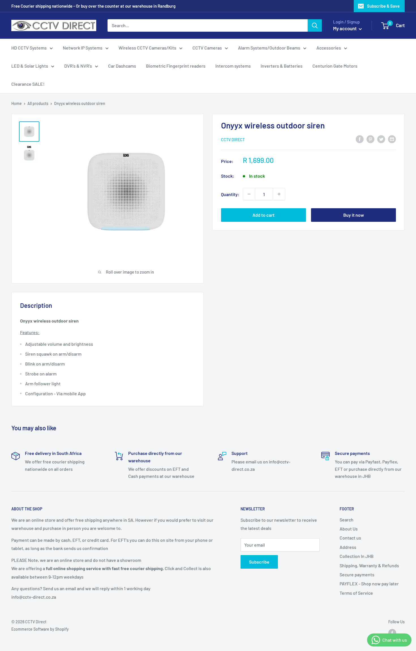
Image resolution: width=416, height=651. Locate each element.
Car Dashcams (122, 65)
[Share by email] (392, 138)
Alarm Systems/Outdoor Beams (269, 47)
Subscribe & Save (383, 5)
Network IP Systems (82, 47)
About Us (349, 528)
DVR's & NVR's (78, 65)
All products (37, 103)
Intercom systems (233, 65)
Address (348, 547)
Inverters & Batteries (282, 65)
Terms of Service (356, 593)
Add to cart (263, 215)
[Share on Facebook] (360, 138)
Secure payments (357, 574)
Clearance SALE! (27, 84)
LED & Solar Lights (29, 65)
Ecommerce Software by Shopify (40, 629)
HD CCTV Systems (29, 47)
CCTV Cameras (207, 47)
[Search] (315, 25)
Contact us (350, 537)
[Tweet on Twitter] (381, 138)
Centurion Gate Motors (334, 65)
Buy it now (353, 215)
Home (16, 103)
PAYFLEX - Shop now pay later (369, 583)
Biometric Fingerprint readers (175, 65)
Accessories (328, 47)
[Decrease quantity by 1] (249, 194)
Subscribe (259, 561)
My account (345, 28)
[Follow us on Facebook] (392, 633)
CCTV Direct (233, 139)
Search (346, 519)
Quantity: (230, 194)
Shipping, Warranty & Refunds (369, 565)
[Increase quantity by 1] (279, 194)
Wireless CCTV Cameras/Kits (147, 47)
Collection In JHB (357, 556)
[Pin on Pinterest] (370, 138)
